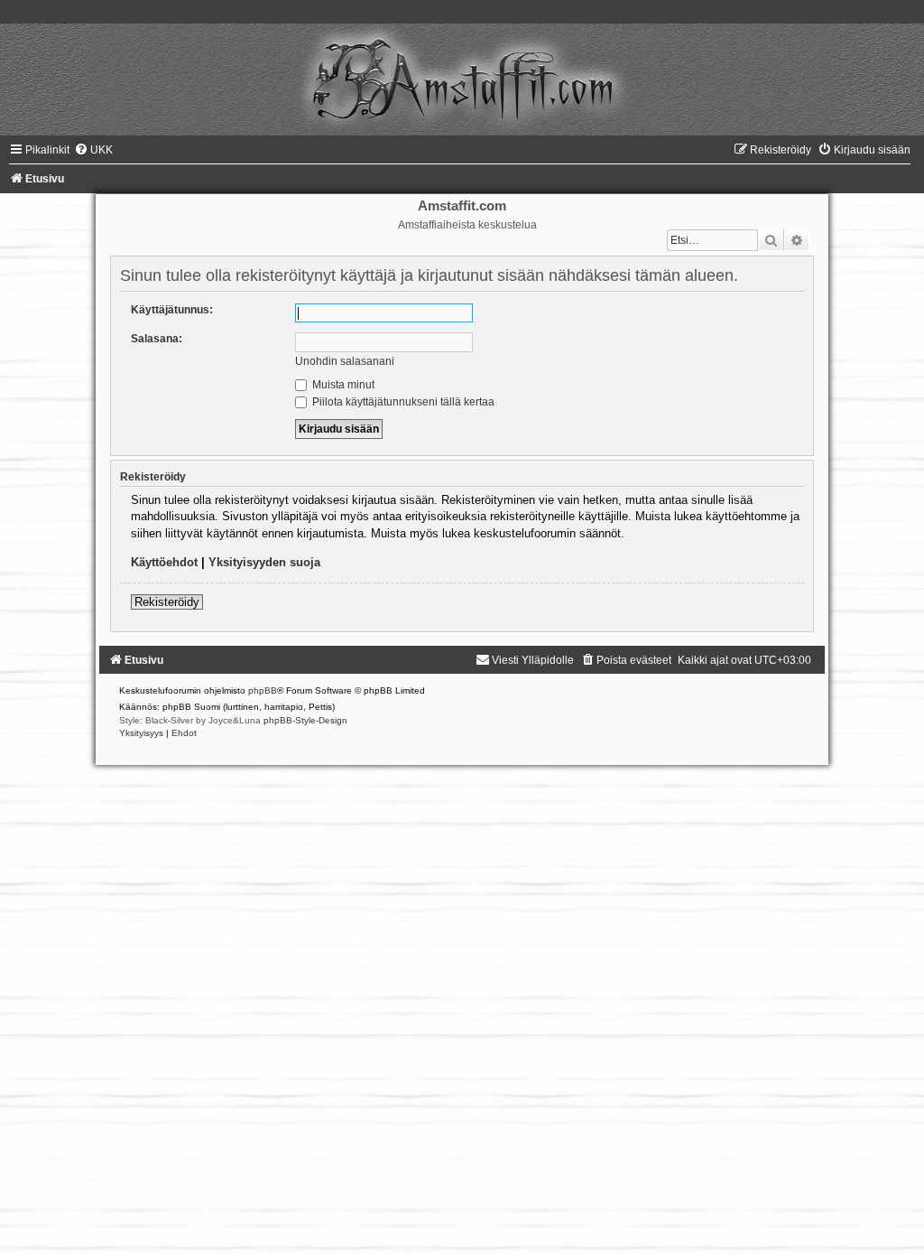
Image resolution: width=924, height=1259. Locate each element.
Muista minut (342, 384)
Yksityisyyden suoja (264, 562)
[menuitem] (93, 150)
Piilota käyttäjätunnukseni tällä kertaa (402, 402)
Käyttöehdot (164, 562)
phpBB (262, 690)
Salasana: (156, 338)
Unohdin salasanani (344, 361)
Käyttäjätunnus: (172, 309)
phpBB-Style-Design (305, 720)
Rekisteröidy (166, 602)
